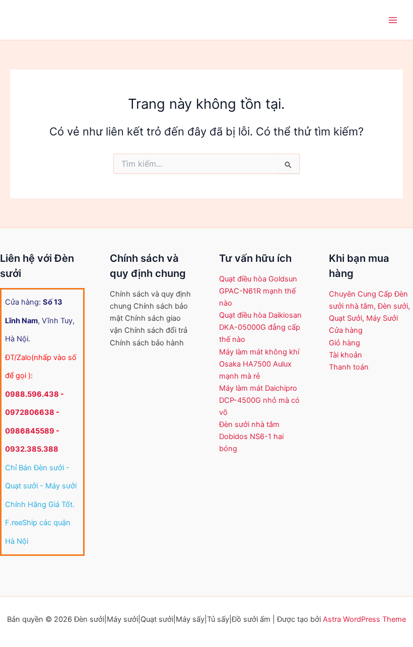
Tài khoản (345, 355)
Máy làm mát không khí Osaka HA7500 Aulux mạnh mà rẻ (259, 364)
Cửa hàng (346, 330)
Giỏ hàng (344, 342)
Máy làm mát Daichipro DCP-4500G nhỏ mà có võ (259, 400)
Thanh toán (349, 367)
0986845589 (29, 431)
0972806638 (29, 412)
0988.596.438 (32, 394)
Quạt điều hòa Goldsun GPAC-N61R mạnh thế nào (258, 291)
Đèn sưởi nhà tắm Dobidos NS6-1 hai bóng (251, 436)
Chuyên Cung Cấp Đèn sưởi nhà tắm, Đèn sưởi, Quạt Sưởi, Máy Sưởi (369, 306)
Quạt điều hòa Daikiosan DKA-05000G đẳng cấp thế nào (260, 327)
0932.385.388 (31, 449)
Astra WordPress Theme (364, 619)
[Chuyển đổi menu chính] (393, 20)
